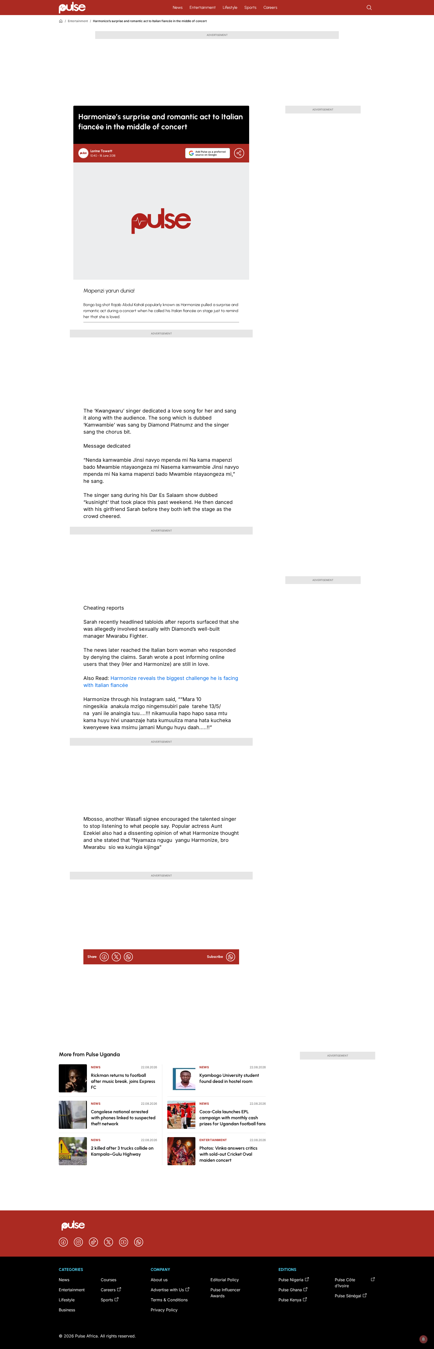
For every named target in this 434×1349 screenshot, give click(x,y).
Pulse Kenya (290, 1299)
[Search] (369, 7)
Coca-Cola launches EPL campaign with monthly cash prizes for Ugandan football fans (232, 1118)
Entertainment (203, 7)
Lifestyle (230, 7)
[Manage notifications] (423, 1339)
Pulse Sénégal (348, 1295)
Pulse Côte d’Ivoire (345, 1282)
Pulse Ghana (290, 1289)
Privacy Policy (164, 1309)
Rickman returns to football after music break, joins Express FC (123, 1081)
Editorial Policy (224, 1279)
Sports (250, 7)
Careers (270, 7)
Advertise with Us (167, 1289)
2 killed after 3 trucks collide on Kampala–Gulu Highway (122, 1151)
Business (67, 1309)
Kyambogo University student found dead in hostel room (229, 1078)
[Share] (239, 153)
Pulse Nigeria (291, 1279)
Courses (108, 1279)
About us (159, 1279)
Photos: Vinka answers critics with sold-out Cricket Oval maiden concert (228, 1154)
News (178, 7)
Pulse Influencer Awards (225, 1292)
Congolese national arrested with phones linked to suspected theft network (123, 1118)
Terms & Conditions (169, 1299)
